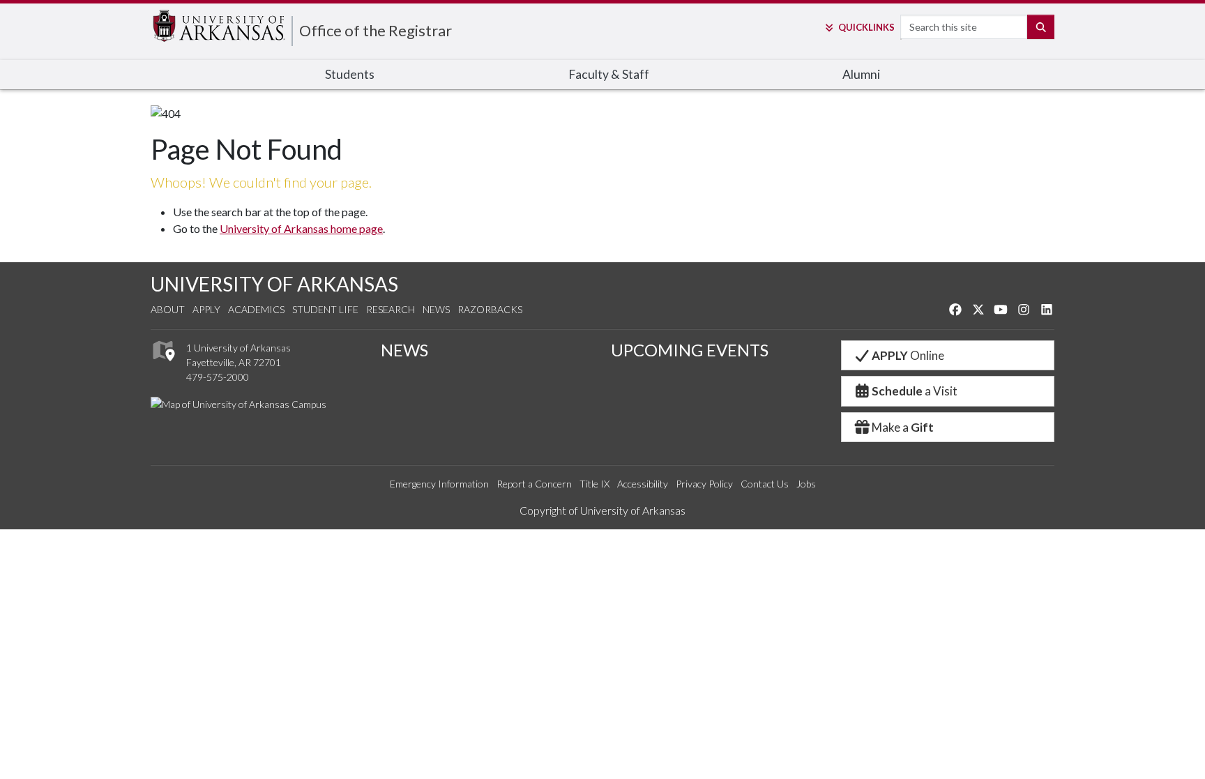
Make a (903, 427)
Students (349, 74)
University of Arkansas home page (301, 228)
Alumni (861, 74)
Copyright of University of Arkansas (602, 510)
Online (908, 355)
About (168, 309)
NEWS (404, 350)
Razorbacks (489, 309)
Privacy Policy (704, 484)
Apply (206, 309)
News (436, 309)
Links (866, 27)
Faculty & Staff (608, 74)
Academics (256, 309)
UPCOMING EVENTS (689, 350)
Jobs (806, 484)
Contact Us (765, 484)
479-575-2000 (217, 377)
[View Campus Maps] (163, 364)
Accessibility (642, 484)
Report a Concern (534, 484)
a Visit (914, 391)
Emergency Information (439, 484)
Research (390, 309)
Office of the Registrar (375, 30)
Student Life (325, 309)
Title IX (594, 484)
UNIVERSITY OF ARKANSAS (274, 284)
